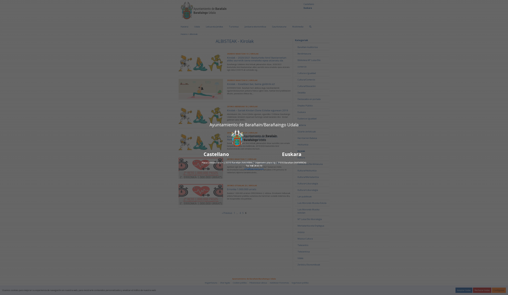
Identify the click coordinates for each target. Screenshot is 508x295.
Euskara (291, 154)
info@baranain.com (254, 169)
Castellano (216, 154)
